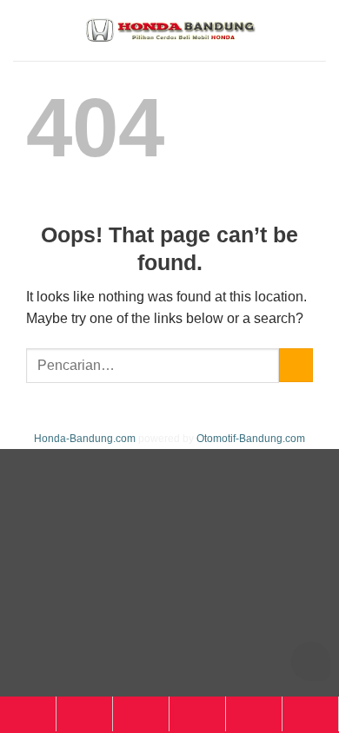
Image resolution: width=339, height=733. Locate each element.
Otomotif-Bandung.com (250, 439)
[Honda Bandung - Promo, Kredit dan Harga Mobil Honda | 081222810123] (169, 30)
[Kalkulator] (197, 714)
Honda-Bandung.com (85, 439)
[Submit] (296, 365)
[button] (315, 30)
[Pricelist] (141, 714)
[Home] (28, 714)
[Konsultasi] (310, 714)
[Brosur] (254, 714)
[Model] (84, 714)
